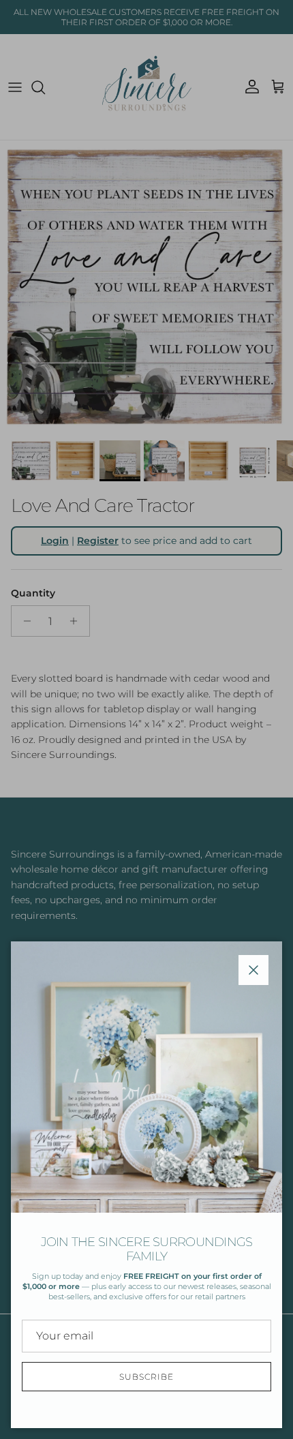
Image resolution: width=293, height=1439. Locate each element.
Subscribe (146, 1377)
